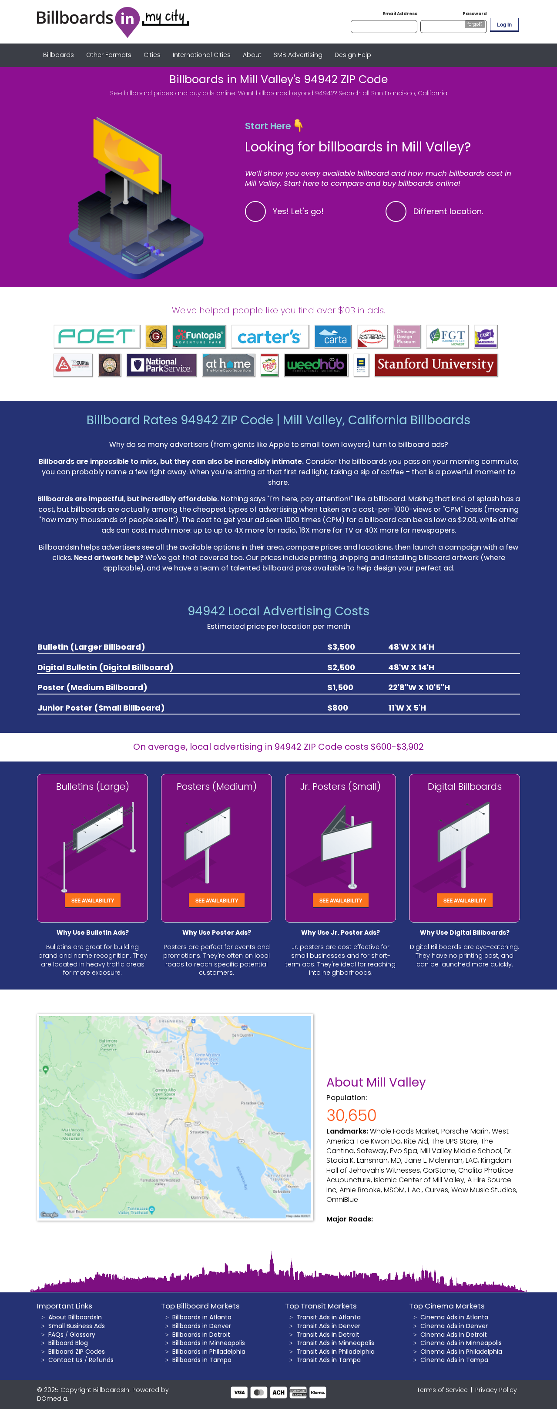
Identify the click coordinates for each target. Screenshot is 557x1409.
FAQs (56, 1334)
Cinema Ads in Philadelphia (461, 1351)
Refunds (101, 1359)
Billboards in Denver (201, 1326)
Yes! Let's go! (298, 211)
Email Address (400, 13)
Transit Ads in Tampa (328, 1359)
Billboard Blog (68, 1343)
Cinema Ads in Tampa (454, 1359)
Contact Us (65, 1359)
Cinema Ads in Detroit (453, 1334)
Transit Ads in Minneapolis (335, 1343)
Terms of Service (442, 1390)
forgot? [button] (474, 24)
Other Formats (108, 54)
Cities (152, 54)
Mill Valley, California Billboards (376, 420)
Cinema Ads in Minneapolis (461, 1343)
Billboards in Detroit (201, 1334)
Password (475, 13)
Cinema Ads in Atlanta (454, 1317)
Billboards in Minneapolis (208, 1343)
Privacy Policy (496, 1390)
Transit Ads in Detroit (327, 1334)
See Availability (92, 900)
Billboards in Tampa (202, 1359)
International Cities (202, 54)
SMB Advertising (298, 54)
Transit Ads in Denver (328, 1326)
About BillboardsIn (75, 1317)
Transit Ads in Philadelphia (335, 1351)
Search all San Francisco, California (393, 93)
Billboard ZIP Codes (76, 1351)
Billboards (58, 54)
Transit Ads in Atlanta (328, 1317)
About (252, 54)
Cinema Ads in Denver (454, 1326)
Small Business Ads (76, 1326)
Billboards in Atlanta (202, 1317)
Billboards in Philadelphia (208, 1351)
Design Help (353, 54)
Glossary (82, 1334)
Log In (504, 24)
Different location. (448, 211)
